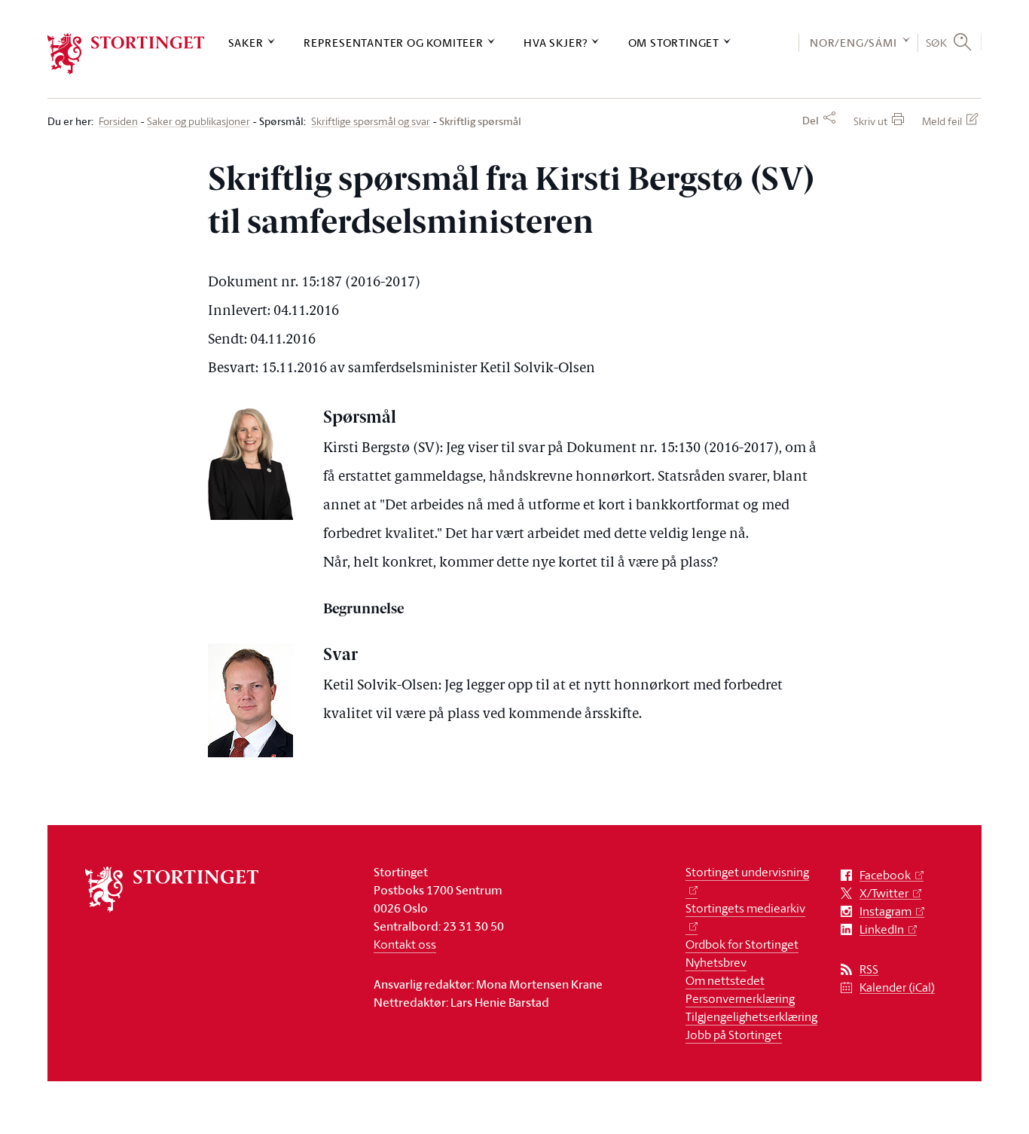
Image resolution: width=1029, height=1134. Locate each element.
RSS (869, 969)
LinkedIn (882, 929)
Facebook (885, 875)
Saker (246, 42)
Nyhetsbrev (716, 962)
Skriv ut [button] (870, 121)
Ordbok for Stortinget (741, 944)
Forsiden (118, 121)
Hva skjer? (556, 42)
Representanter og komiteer (394, 42)
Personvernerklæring (740, 998)
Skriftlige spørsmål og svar (370, 121)
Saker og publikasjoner (198, 121)
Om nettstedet (725, 980)
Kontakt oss (405, 944)
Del (810, 120)
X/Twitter (884, 893)
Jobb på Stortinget (733, 1034)
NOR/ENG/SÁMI (853, 42)
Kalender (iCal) (897, 987)
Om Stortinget (673, 42)
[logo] (126, 54)
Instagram (885, 911)
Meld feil (942, 121)
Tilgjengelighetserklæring (751, 1016)
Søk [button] (937, 42)
